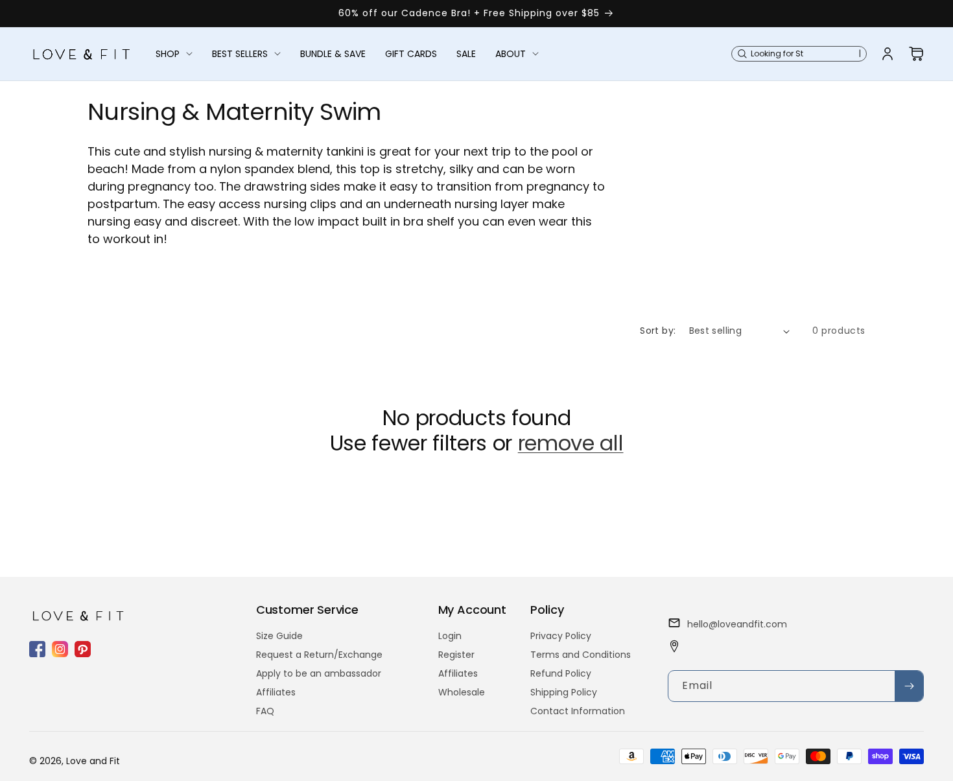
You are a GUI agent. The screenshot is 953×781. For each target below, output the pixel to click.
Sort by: (658, 330)
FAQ (265, 711)
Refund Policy (560, 673)
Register (456, 654)
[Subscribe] (909, 686)
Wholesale (461, 692)
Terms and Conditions (580, 654)
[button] (174, 54)
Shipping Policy (563, 692)
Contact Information (577, 711)
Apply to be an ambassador (318, 673)
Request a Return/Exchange (319, 654)
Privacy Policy (560, 635)
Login (450, 635)
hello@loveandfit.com (737, 624)
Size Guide (279, 635)
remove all (571, 443)
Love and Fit (93, 760)
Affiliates (276, 692)
